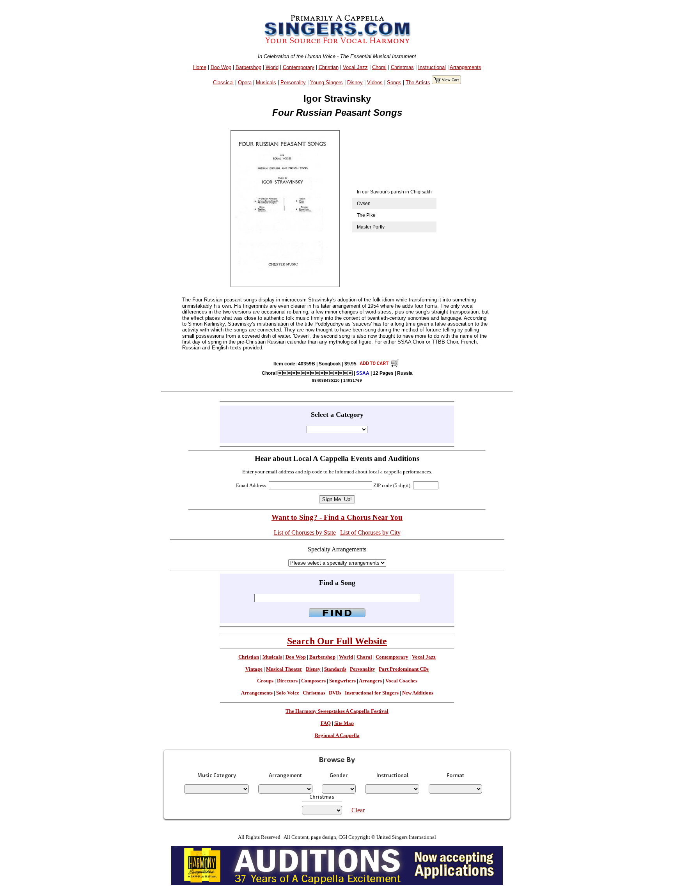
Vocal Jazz (355, 67)
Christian (329, 67)
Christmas (402, 67)
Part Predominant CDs (404, 669)
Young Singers (326, 82)
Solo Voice (287, 693)
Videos (375, 82)
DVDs (335, 693)
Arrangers (370, 681)
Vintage (254, 669)
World (272, 67)
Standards (335, 669)
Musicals (266, 82)
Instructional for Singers (372, 693)
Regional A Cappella (337, 735)
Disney (355, 82)
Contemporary (298, 67)
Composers (313, 681)
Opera (245, 82)
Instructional (432, 67)
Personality (293, 82)
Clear (358, 810)
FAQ (326, 723)
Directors (287, 681)
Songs (394, 82)
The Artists (418, 82)
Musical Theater (284, 669)
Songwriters (342, 681)
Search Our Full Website (337, 641)
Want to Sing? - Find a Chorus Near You (337, 517)
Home (199, 67)
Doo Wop (221, 67)
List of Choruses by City (370, 532)
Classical (223, 82)
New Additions (417, 693)
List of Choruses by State (305, 532)
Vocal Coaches (401, 681)
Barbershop (248, 67)
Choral (379, 67)
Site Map (344, 723)
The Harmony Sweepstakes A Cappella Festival (337, 711)
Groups (265, 681)
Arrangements (465, 67)
